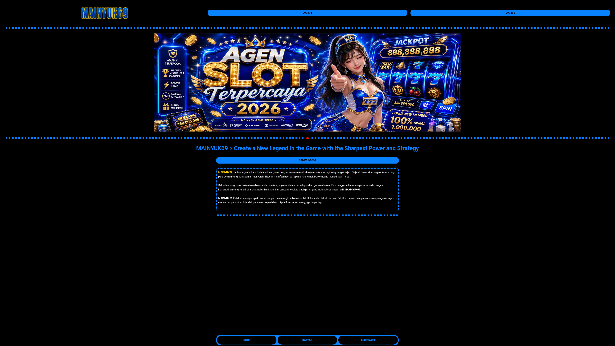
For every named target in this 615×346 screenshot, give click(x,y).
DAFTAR (307, 340)
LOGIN (246, 340)
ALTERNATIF (367, 340)
